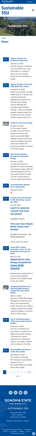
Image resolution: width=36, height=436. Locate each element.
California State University (18, 433)
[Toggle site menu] (33, 10)
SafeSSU (22, 431)
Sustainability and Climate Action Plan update (20, 350)
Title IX (29, 431)
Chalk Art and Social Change (21, 123)
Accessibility (13, 431)
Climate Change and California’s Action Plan (19, 59)
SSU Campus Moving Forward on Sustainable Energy (19, 156)
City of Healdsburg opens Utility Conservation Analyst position (21, 321)
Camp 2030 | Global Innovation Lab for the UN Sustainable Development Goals (20, 250)
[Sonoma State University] (7, 2)
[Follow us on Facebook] (15, 393)
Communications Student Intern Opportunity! (20, 185)
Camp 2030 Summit (17, 266)
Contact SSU (28, 430)
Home (3, 38)
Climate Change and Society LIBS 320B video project (21, 85)
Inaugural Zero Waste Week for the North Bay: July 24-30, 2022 (20, 200)
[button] (33, 433)
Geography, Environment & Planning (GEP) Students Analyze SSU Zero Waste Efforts (20, 289)
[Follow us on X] (25, 393)
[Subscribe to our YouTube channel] (20, 393)
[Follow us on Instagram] (10, 393)
